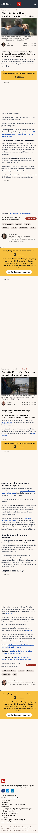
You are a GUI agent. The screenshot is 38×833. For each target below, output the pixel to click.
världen (33, 227)
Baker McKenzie (8, 224)
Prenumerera (31, 218)
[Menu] (35, 4)
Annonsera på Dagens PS (9, 813)
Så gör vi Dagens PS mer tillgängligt (13, 820)
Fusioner (5, 227)
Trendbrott (23, 227)
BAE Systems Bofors (9, 671)
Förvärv (27, 224)
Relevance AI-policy (7, 811)
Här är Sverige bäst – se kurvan (19, 213)
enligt (27, 630)
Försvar (21, 671)
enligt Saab (9, 613)
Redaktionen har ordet (8, 815)
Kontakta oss (5, 800)
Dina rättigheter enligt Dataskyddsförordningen (16, 809)
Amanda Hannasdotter (15, 681)
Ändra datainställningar (8, 822)
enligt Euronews (6, 423)
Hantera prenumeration (8, 796)
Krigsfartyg (6, 674)
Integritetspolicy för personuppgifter (13, 804)
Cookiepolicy (5, 807)
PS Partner (4, 817)
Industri (24, 369)
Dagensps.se (5, 10)
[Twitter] (7, 790)
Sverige (14, 227)
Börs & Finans (16, 10)
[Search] (32, 4)
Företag (18, 224)
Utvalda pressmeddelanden (10, 798)
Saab (31, 630)
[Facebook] (3, 790)
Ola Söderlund (12, 234)
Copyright (4, 802)
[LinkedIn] (12, 790)
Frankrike (30, 671)
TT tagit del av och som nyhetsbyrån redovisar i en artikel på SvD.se (18, 134)
